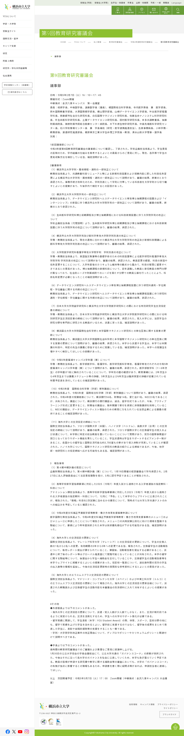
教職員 (166, 3)
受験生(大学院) (102, 3)
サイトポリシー (171, 708)
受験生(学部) (86, 3)
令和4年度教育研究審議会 (142, 42)
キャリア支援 (9, 46)
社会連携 (7, 76)
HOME (63, 42)
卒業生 (131, 3)
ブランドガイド (169, 714)
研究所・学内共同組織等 (15, 68)
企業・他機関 (142, 3)
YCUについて (9, 16)
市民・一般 (156, 3)
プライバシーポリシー (167, 704)
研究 (5, 53)
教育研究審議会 (115, 42)
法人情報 (97, 42)
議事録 (57, 56)
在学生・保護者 (118, 3)
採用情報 (133, 704)
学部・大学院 (9, 24)
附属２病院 (8, 61)
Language (176, 3)
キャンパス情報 (147, 704)
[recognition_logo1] (44, 719)
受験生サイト (9, 31)
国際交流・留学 (10, 38)
